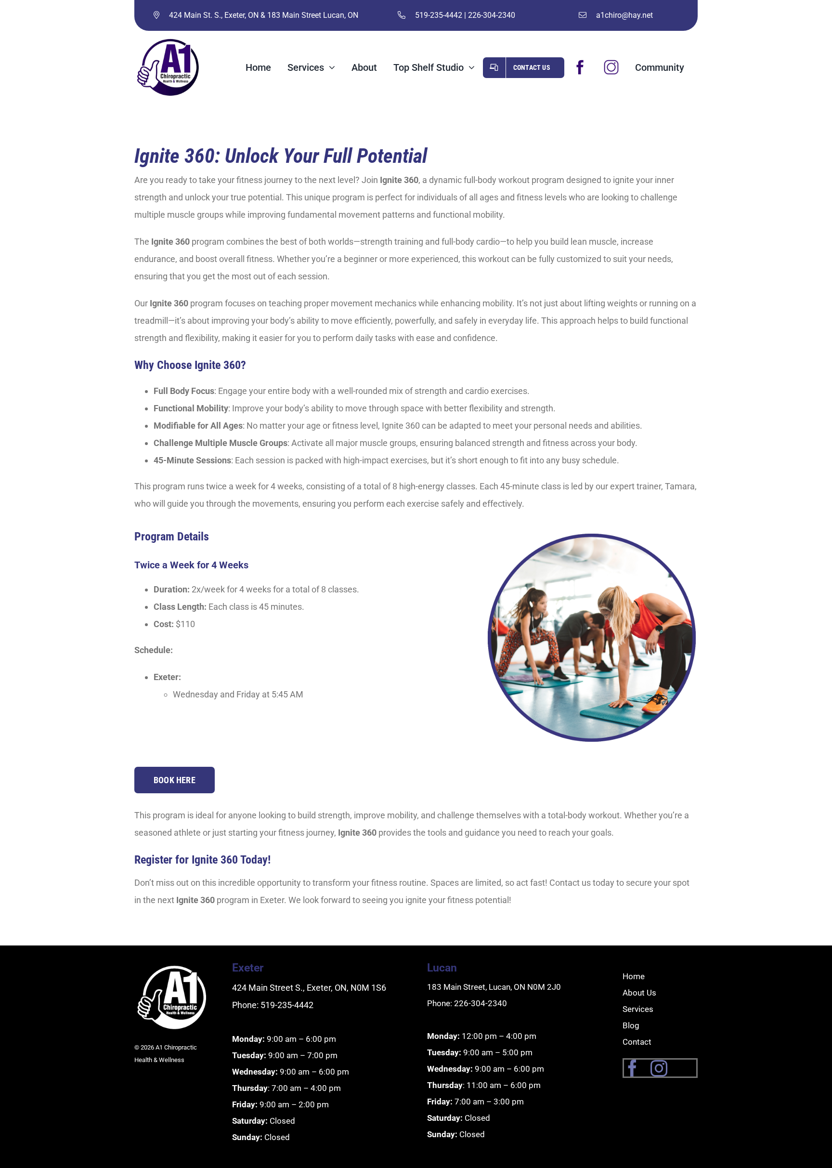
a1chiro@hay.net (624, 15)
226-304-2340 (491, 15)
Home (634, 976)
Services (638, 1009)
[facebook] (632, 1068)
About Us (639, 992)
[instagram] (658, 1068)
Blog (631, 1025)
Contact (637, 1042)
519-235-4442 (438, 15)
